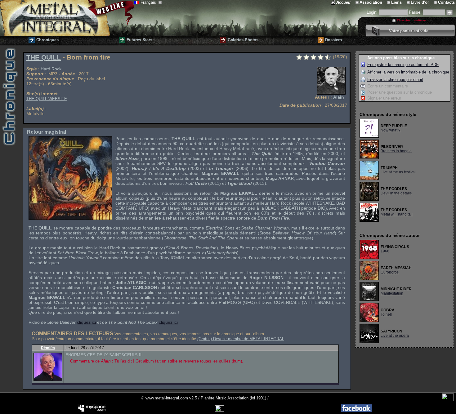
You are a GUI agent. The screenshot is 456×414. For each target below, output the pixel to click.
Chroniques (47, 40)
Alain (338, 97)
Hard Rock (51, 68)
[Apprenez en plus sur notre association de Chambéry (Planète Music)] (357, 2)
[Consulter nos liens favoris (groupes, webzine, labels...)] (389, 2)
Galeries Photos (243, 40)
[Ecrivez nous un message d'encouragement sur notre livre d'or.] (409, 2)
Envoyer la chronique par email (395, 79)
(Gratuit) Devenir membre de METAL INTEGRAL (240, 338)
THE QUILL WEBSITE (46, 98)
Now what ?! (391, 130)
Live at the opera (395, 335)
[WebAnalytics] (448, 400)
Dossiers (333, 40)
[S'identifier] (449, 13)
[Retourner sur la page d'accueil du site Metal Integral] (67, 18)
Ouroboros (390, 272)
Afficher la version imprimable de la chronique (408, 72)
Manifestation (392, 293)
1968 (385, 251)
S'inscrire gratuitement (412, 20)
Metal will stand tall (397, 214)
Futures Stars (139, 40)
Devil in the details (396, 193)
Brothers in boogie (396, 151)
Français (149, 2)
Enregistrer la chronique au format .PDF (403, 64)
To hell (386, 314)
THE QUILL (43, 57)
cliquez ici (86, 322)
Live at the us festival (398, 172)
